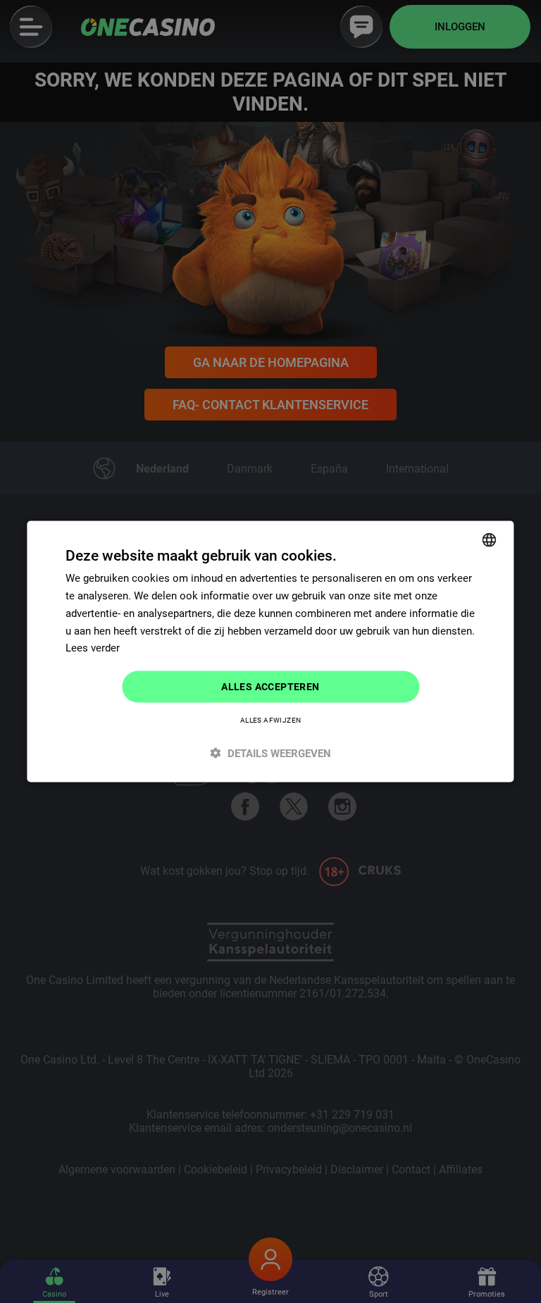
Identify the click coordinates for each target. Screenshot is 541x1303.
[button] (270, 752)
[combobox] (490, 540)
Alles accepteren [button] (270, 686)
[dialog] (270, 652)
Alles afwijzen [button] (270, 719)
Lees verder (93, 648)
